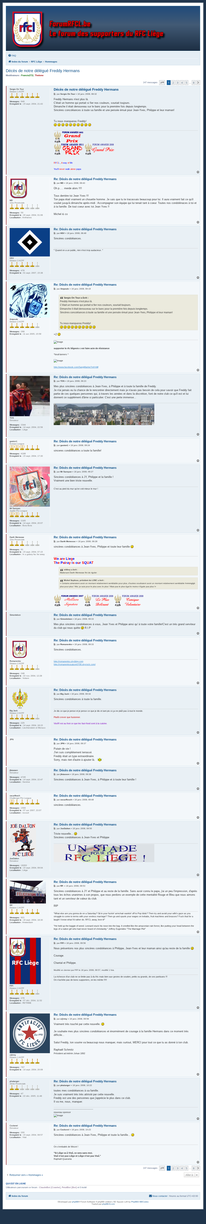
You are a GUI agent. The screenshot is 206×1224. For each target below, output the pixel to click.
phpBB (75, 1202)
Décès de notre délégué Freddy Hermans (43, 70)
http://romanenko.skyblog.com (68, 661)
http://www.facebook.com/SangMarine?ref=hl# (76, 367)
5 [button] (186, 82)
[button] (162, 82)
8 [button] (193, 82)
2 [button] (173, 82)
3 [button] (177, 82)
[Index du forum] (90, 28)
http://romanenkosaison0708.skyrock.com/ (75, 664)
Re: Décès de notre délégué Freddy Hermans (85, 179)
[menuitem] (12, 55)
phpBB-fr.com (108, 1204)
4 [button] (182, 82)
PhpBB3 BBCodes (139, 1202)
